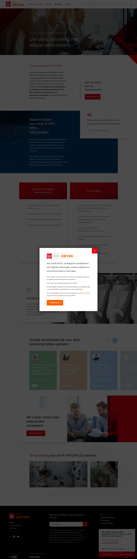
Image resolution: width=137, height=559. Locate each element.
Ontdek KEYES (55, 302)
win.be (56, 293)
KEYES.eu (81, 293)
